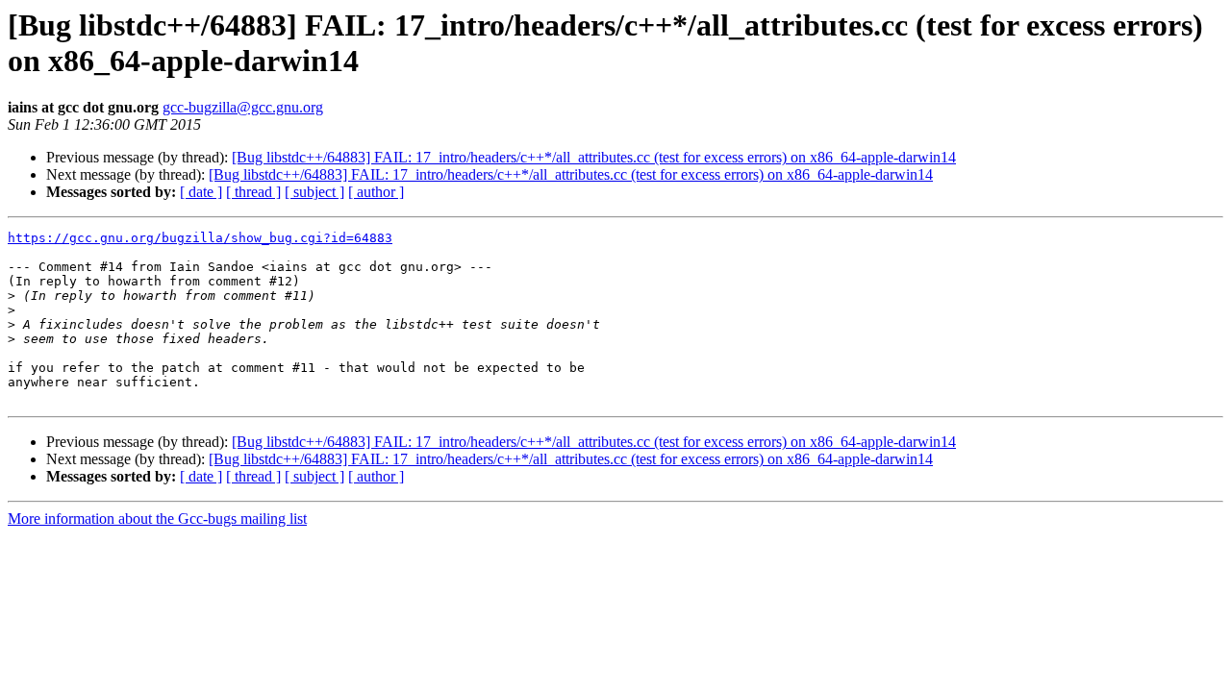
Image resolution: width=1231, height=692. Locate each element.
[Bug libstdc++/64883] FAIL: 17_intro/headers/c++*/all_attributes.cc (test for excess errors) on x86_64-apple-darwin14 (594, 157)
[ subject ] (314, 192)
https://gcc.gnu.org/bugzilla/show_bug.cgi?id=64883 (200, 238)
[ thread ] (253, 192)
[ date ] (201, 192)
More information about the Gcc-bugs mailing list (157, 518)
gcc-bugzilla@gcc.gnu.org (243, 107)
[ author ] (376, 192)
